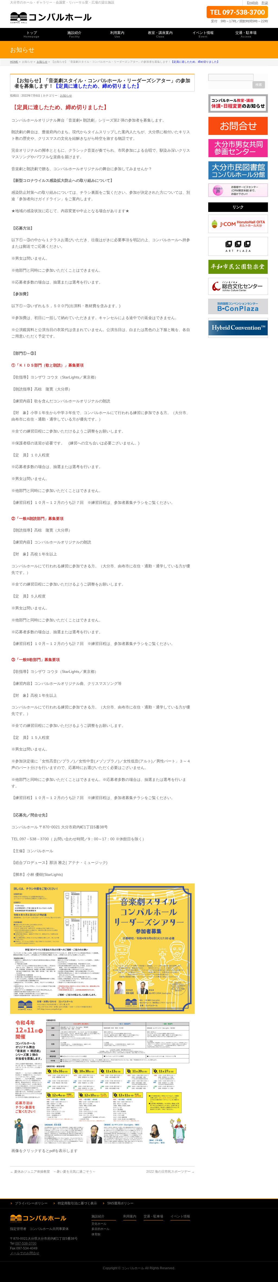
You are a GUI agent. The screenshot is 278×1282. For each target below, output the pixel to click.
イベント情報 (180, 1216)
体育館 (95, 1234)
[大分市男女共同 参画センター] (238, 148)
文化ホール (98, 1223)
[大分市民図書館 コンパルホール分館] (238, 170)
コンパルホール (132, 1268)
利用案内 (129, 1216)
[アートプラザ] (238, 246)
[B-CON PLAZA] (238, 306)
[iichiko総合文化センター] (238, 286)
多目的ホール (100, 1228)
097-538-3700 (243, 12)
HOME (14, 61)
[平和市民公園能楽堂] (238, 267)
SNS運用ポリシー (120, 1203)
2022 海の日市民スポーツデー (170, 1171)
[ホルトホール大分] (238, 224)
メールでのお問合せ (24, 1253)
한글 (264, 3)
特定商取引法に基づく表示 (77, 1203)
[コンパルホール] (51, 17)
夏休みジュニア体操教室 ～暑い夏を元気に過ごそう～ (53, 1171)
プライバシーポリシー (31, 1203)
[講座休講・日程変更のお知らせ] (238, 103)
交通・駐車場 (153, 1216)
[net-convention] (238, 328)
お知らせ (42, 61)
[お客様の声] (238, 190)
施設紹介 (98, 1216)
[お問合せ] (238, 126)
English (252, 3)
